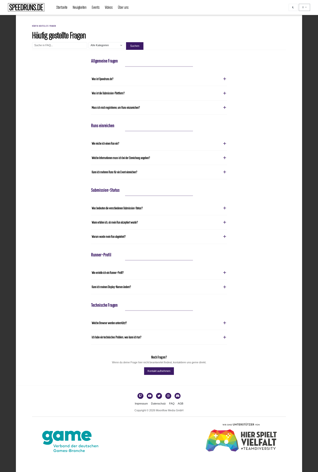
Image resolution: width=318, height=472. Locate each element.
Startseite (61, 7)
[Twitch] (140, 396)
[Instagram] (168, 396)
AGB (180, 403)
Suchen (134, 46)
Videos (109, 7)
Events (96, 7)
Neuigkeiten (79, 7)
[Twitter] (159, 396)
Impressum (141, 403)
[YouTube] (150, 396)
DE (303, 7)
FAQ (171, 403)
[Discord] (178, 396)
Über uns (123, 7)
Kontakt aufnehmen (159, 371)
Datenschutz (158, 403)
